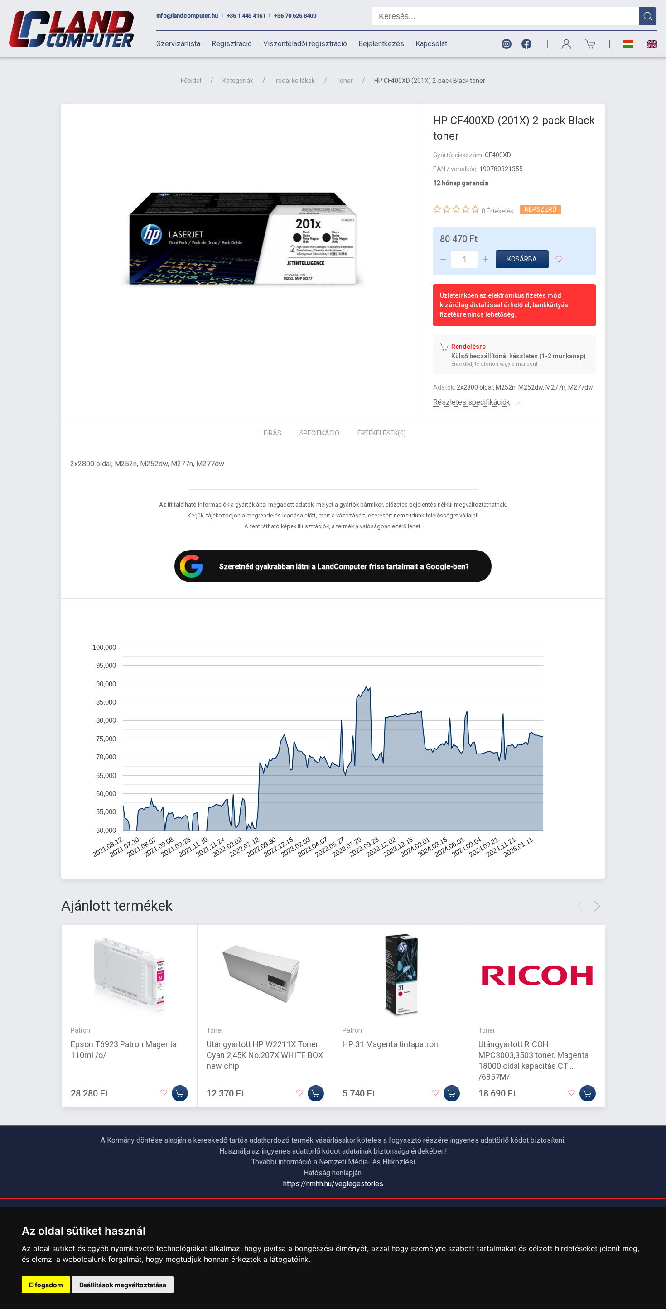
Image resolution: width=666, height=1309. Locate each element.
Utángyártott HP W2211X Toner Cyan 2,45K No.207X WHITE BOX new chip (265, 1055)
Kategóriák (237, 80)
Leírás (271, 433)
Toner (344, 80)
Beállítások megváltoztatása (122, 1285)
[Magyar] (628, 44)
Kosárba (522, 259)
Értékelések (381, 433)
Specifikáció (319, 433)
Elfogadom (46, 1285)
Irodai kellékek (295, 80)
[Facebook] (528, 44)
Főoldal (191, 80)
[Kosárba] (180, 1093)
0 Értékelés (497, 211)
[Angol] (648, 44)
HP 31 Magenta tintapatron (390, 1044)
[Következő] (597, 906)
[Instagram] (506, 44)
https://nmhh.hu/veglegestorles (333, 1183)
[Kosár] (591, 44)
